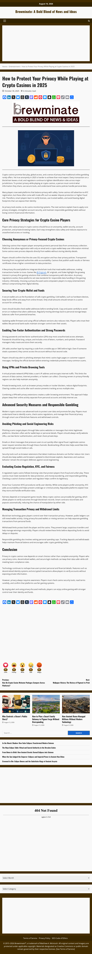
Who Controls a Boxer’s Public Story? (14, 718)
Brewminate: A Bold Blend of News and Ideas (46, 11)
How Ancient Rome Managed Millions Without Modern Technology (73, 719)
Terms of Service (30, 938)
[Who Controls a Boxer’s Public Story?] (16, 704)
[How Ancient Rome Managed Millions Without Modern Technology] (76, 704)
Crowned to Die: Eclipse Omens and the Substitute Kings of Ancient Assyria (29, 761)
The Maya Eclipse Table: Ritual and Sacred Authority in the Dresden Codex (29, 747)
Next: (71, 681)
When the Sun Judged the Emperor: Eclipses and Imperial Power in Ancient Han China (33, 756)
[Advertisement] (46, 43)
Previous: (23, 682)
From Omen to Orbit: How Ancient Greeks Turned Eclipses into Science (28, 752)
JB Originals (41, 272)
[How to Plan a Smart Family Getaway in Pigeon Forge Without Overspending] (46, 704)
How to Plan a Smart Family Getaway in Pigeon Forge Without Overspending (45, 719)
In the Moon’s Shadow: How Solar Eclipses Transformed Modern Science (28, 743)
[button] (4, 20)
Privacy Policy (44, 938)
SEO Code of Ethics (60, 938)
